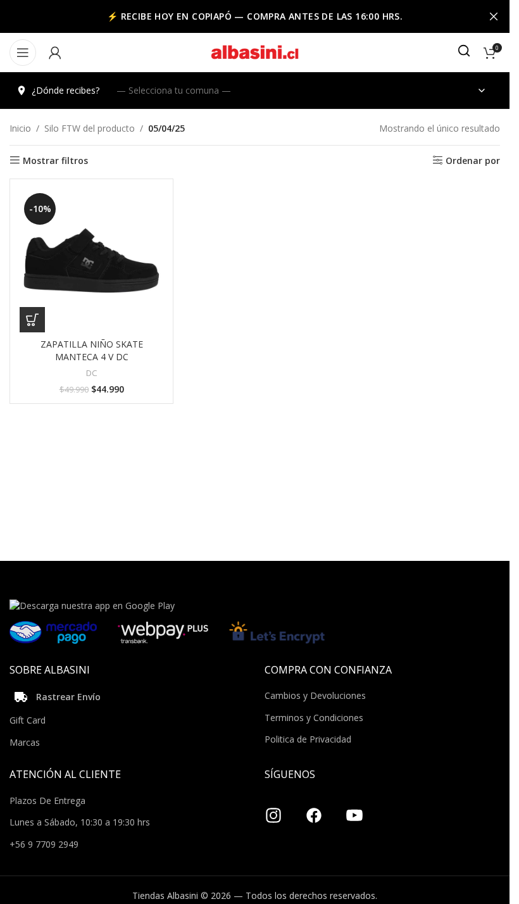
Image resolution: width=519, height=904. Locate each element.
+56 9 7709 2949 (43, 844)
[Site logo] (255, 52)
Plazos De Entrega (47, 800)
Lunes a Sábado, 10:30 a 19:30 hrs (79, 822)
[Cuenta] (55, 52)
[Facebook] (314, 810)
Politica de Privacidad (308, 739)
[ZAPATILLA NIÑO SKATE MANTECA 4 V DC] (91, 260)
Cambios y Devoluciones (315, 695)
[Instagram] (273, 810)
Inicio (20, 128)
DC (91, 373)
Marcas (24, 742)
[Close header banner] (494, 16)
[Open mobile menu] (22, 52)
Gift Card (27, 720)
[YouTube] (354, 810)
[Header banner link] (255, 16)
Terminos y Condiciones (314, 718)
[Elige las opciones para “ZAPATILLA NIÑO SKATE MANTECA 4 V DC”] (32, 319)
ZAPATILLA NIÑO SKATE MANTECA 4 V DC (92, 350)
